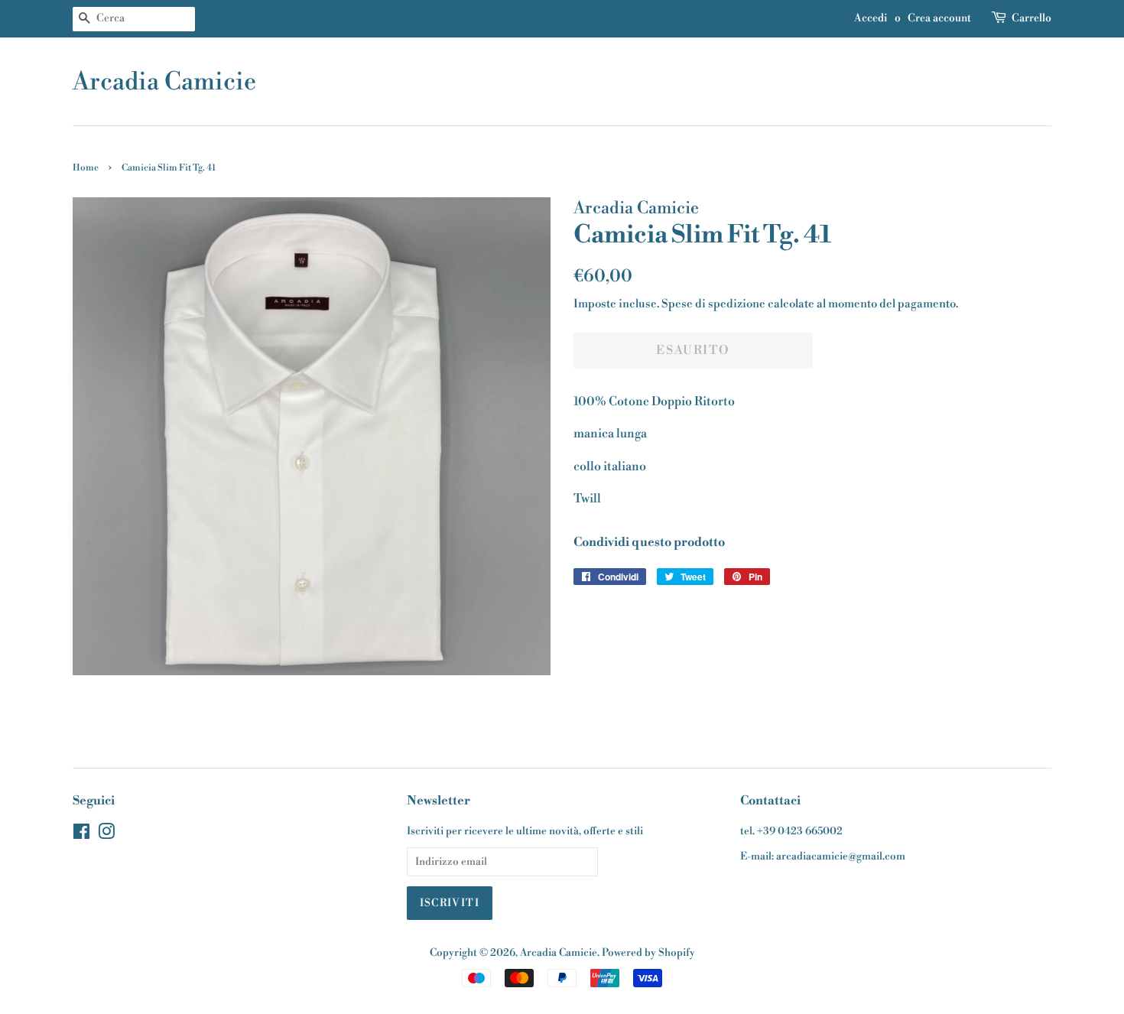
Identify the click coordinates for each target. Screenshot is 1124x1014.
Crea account (939, 18)
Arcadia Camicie (164, 81)
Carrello (1031, 18)
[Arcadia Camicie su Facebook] (81, 834)
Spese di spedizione (713, 304)
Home (86, 168)
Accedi (871, 18)
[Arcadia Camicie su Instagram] (106, 834)
